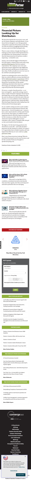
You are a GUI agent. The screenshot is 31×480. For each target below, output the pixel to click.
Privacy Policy (14, 275)
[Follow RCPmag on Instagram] (21, 1)
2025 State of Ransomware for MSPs (12, 386)
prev (3, 239)
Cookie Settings (13, 470)
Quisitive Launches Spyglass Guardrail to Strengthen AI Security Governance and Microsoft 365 (15, 321)
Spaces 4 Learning (15, 452)
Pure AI (15, 446)
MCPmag (15, 439)
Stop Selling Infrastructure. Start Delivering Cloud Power (15, 368)
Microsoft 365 (22, 11)
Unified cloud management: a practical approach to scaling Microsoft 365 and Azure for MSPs (15, 398)
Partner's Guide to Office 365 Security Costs (14, 336)
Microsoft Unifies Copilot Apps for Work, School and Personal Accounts (19, 160)
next (27, 239)
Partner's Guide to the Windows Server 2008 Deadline (14, 332)
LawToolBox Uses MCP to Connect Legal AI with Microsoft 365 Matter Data (15, 300)
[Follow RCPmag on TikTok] (19, 1)
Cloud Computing (5, 11)
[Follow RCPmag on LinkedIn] (15, 1)
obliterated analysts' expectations (15, 79)
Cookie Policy (22, 467)
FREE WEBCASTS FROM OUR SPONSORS (15, 354)
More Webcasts (7, 377)
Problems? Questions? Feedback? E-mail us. (15, 478)
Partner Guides (15, 327)
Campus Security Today (15, 431)
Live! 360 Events (15, 437)
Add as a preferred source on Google (16, 8)
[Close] (25, 456)
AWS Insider (15, 429)
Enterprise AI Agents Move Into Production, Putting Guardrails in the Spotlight (18, 208)
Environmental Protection (15, 435)
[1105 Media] (15, 419)
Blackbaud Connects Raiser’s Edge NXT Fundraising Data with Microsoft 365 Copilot (14, 310)
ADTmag (15, 427)
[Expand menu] (28, 1)
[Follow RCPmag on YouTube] (24, 1)
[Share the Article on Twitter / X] (6, 150)
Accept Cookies (20, 474)
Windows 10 (14, 11)
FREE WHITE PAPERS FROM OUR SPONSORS (15, 382)
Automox (16, 248)
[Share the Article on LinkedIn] (4, 150)
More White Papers (8, 402)
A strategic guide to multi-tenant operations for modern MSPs (14, 393)
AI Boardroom (15, 425)
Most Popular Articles (15, 296)
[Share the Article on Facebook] (1, 150)
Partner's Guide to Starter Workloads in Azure (14, 342)
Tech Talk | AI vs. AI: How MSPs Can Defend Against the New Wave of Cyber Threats (14, 373)
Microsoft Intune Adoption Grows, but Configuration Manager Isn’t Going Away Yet (18, 192)
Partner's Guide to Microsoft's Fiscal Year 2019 (14, 346)
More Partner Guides (8, 349)
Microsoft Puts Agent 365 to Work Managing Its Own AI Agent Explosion (18, 176)
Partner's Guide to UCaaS (9, 339)
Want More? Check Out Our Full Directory (15, 253)
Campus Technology (15, 433)
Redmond (15, 448)
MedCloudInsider (15, 441)
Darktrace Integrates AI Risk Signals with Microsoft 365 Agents (13, 315)
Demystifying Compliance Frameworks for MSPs (15, 389)
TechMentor (15, 454)
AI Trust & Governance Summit (10, 358)
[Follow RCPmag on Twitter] (17, 1)
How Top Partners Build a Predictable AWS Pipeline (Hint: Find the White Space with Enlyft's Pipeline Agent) (15, 363)
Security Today (15, 450)
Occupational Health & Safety (15, 443)
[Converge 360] (15, 415)
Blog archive (5, 16)
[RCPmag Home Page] (15, 4)
